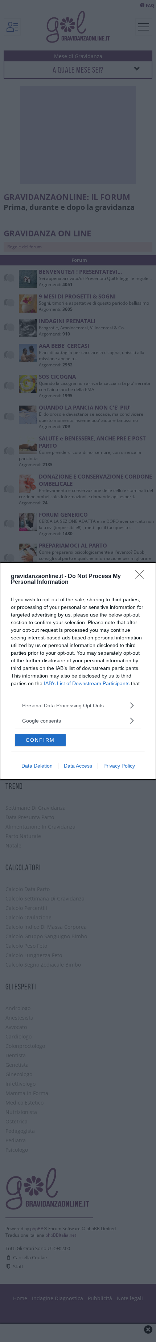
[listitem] (78, 705)
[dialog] (78, 671)
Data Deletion (37, 766)
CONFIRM (40, 740)
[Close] (142, 576)
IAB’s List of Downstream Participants (87, 683)
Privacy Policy (119, 766)
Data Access (78, 766)
